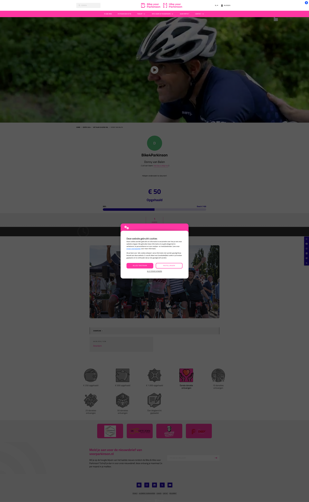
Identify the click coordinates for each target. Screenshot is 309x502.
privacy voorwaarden (133, 248)
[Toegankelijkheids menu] (306, 2)
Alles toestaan (140, 266)
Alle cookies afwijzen (154, 271)
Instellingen (169, 266)
